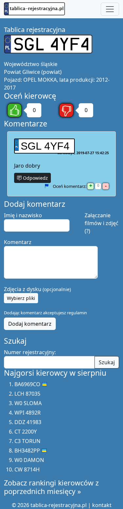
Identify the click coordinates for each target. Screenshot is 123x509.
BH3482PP (27, 450)
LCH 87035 (27, 393)
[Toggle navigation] (110, 9)
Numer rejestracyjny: (30, 352)
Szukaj (107, 362)
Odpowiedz (35, 178)
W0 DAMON (29, 460)
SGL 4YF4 (45, 146)
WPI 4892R (27, 412)
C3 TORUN (27, 441)
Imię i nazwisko (23, 215)
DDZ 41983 (27, 422)
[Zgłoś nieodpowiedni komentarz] (46, 186)
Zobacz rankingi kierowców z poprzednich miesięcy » (51, 487)
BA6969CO (27, 384)
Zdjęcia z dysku (37, 289)
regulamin (77, 313)
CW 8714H (27, 469)
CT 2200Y (25, 431)
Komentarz (17, 242)
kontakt (102, 505)
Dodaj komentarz (29, 323)
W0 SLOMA (28, 403)
